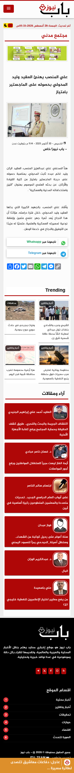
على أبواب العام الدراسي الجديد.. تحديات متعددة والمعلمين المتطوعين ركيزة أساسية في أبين (37, 503)
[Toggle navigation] (8, 9)
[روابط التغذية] (63, 671)
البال (65, 571)
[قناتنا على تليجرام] (38, 671)
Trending (55, 291)
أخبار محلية (63, 699)
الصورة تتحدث (62, 737)
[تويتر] (44, 671)
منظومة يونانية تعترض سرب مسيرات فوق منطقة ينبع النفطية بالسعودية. (55, 374)
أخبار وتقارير (63, 707)
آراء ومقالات (53, 394)
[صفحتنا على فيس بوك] (50, 671)
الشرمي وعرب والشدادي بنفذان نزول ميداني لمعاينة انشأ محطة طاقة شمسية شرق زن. (55, 331)
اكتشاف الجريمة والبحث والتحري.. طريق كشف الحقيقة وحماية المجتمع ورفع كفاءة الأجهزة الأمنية (38, 429)
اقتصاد (66, 730)
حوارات (66, 722)
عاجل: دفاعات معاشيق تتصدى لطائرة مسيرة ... (41, 765)
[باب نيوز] (54, 10)
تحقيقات (65, 714)
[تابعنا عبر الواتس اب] (57, 671)
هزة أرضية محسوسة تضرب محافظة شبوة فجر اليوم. (20, 372)
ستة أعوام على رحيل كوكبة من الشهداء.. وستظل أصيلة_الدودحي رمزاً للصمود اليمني (39, 539)
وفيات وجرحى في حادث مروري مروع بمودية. (21, 327)
